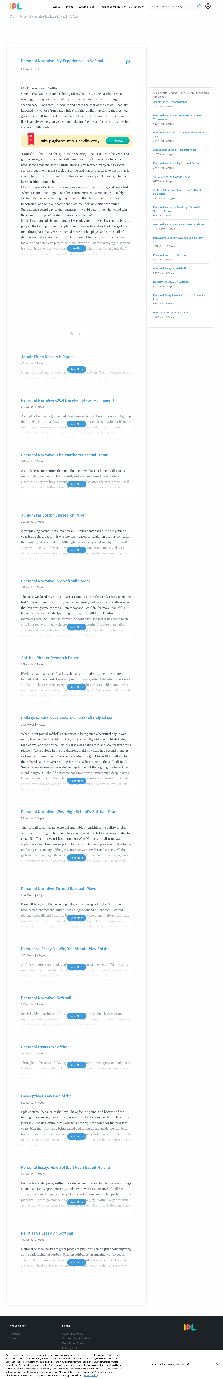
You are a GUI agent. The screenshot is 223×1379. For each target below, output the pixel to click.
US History (135, 6)
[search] (199, 6)
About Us (16, 1333)
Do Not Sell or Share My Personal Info (170, 1364)
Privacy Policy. (91, 1375)
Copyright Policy (72, 1333)
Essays (56, 6)
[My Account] (209, 6)
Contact (15, 1338)
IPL (12, 16)
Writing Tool (86, 6)
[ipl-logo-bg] (17, 5)
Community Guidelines (77, 1338)
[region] (111, 1364)
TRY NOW (117, 141)
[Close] (217, 1364)
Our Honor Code (73, 1343)
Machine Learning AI (111, 6)
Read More (76, 369)
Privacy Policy (71, 1348)
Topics (69, 6)
